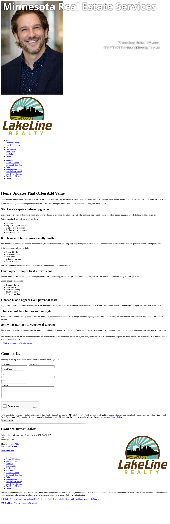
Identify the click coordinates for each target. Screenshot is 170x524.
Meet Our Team (12, 147)
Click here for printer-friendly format (17, 343)
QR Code (5, 499)
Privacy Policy (116, 417)
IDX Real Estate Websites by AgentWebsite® (19, 503)
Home (8, 140)
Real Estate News (13, 176)
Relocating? (10, 167)
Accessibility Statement (64, 499)
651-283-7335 (13, 444)
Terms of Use (15, 499)
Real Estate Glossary (14, 172)
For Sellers (10, 154)
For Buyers (10, 152)
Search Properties (13, 145)
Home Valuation (12, 163)
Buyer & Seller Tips (14, 165)
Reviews (9, 160)
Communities (11, 149)
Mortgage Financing (14, 169)
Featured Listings (13, 143)
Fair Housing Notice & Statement (88, 499)
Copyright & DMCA (31, 499)
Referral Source (7, 369)
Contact (9, 156)
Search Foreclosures (14, 174)
